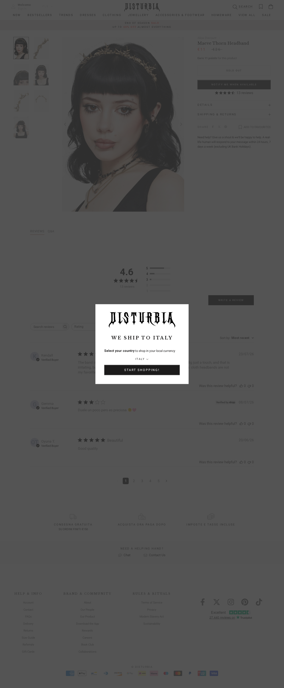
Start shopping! (142, 370)
